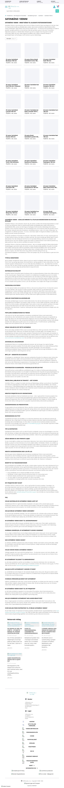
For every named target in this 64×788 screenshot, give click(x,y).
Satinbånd (40, 15)
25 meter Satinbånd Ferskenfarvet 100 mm (31, 186)
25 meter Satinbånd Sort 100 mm (50, 110)
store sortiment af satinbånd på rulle (14, 338)
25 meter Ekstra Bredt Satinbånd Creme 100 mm (31, 60)
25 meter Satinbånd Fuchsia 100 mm (12, 136)
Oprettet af (32, 785)
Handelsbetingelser (32, 728)
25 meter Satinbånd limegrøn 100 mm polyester (49, 86)
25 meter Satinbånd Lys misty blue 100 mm (32, 212)
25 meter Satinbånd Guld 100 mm (49, 60)
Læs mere (9, 648)
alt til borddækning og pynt (34, 423)
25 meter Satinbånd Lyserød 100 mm (12, 110)
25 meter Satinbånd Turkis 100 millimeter (12, 161)
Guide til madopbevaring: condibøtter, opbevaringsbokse (31, 631)
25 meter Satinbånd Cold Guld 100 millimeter (12, 187)
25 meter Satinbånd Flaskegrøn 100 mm (49, 161)
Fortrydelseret (32, 739)
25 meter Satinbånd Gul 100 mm (32, 85)
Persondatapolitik (32, 732)
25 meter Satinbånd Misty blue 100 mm (12, 212)
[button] (11, 38)
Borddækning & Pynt (32, 15)
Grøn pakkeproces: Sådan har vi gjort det (14, 659)
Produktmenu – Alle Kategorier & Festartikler (16, 15)
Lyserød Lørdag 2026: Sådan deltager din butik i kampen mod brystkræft (49, 631)
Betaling (32, 743)
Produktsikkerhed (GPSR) (32, 761)
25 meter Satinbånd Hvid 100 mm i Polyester (13, 85)
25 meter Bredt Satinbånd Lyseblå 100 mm (31, 137)
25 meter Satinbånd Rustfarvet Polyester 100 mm (31, 162)
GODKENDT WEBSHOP (32, 756)
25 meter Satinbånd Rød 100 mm (50, 136)
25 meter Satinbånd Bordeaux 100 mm (12, 60)
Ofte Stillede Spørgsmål (32, 724)
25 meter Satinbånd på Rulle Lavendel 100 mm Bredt (31, 111)
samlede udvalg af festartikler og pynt (26, 492)
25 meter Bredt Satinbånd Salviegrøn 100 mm (49, 213)
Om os (32, 751)
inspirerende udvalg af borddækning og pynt (27, 565)
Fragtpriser (32, 746)
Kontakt (32, 721)
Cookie (32, 736)
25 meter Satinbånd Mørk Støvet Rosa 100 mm (50, 187)
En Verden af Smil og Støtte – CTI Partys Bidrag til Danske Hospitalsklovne (14, 631)
